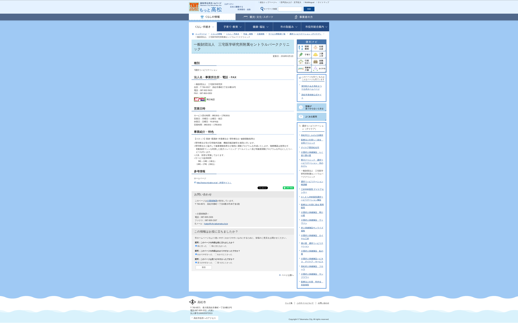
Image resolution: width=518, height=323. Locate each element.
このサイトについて (305, 303)
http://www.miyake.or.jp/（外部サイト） (214, 182)
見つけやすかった (204, 263)
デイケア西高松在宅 (310, 147)
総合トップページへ (268, 2)
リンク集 (288, 303)
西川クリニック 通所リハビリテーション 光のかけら (312, 163)
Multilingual (309, 2)
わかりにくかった (224, 254)
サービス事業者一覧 (276, 34)
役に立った (202, 246)
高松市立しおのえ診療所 (312, 135)
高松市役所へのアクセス (205, 318)
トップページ (201, 34)
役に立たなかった (219, 246)
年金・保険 (248, 34)
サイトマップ (323, 2)
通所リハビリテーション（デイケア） (305, 34)
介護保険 (260, 34)
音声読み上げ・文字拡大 (290, 2)
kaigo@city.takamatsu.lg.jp (216, 224)
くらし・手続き (232, 34)
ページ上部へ (288, 275)
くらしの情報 (216, 34)
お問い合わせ (323, 303)
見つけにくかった (224, 263)
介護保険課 (212, 201)
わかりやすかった (204, 254)
